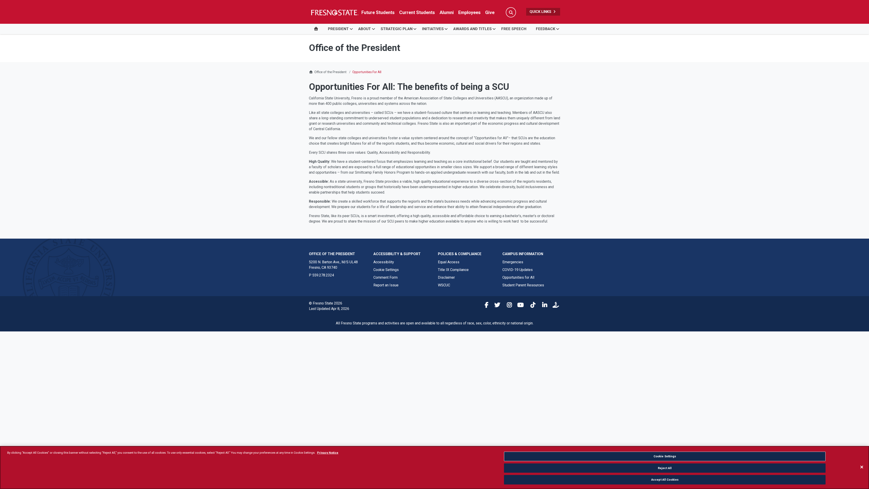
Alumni (446, 12)
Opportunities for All (518, 277)
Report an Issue (386, 285)
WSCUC (444, 285)
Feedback (545, 28)
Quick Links (541, 12)
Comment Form (385, 277)
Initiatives (433, 28)
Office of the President (330, 72)
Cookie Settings (386, 270)
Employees (469, 12)
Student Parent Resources (523, 285)
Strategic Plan (397, 28)
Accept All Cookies (664, 479)
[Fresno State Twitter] (496, 306)
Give (489, 12)
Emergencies (512, 262)
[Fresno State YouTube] (519, 306)
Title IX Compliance (453, 270)
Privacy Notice (327, 452)
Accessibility (383, 262)
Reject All (665, 468)
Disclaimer (446, 277)
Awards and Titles (472, 28)
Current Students (417, 12)
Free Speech (513, 28)
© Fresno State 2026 (325, 303)
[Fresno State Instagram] (507, 306)
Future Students (378, 12)
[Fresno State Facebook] (484, 306)
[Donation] (554, 306)
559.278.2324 (323, 275)
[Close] (862, 467)
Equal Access (448, 262)
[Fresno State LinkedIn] (543, 306)
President (338, 28)
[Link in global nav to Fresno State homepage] (334, 12)
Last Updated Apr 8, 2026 (329, 309)
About (364, 28)
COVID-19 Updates (517, 270)
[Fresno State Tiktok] (531, 306)
